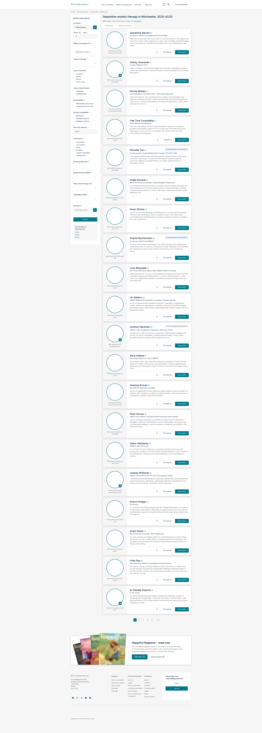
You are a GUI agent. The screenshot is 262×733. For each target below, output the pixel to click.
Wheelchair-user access (85, 104)
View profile (182, 52)
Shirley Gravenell (139, 62)
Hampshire (94, 12)
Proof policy (132, 691)
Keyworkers (80, 142)
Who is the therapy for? (82, 184)
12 (158, 620)
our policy (137, 21)
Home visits (80, 82)
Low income (80, 145)
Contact (147, 685)
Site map (114, 691)
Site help (114, 688)
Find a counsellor (107, 5)
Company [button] (148, 676)
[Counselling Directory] (84, 4)
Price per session (81, 127)
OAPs (78, 147)
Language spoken (80, 195)
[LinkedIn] (90, 697)
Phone (78, 79)
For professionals (182, 4)
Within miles (80, 33)
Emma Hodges (138, 501)
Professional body (81, 162)
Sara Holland (137, 355)
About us (148, 5)
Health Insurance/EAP (82, 173)
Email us (168, 140)
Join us (130, 680)
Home (73, 12)
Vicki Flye (135, 560)
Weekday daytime (82, 118)
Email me (167, 52)
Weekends (80, 116)
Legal (146, 691)
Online (78, 76)
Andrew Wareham (140, 326)
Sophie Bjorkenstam (141, 238)
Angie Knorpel (138, 179)
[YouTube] (86, 697)
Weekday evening (82, 121)
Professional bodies (135, 688)
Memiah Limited (90, 718)
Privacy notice (149, 697)
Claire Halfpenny (139, 443)
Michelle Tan (137, 149)
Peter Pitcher (137, 209)
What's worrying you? (124, 5)
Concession (79, 138)
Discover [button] (137, 5)
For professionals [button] (134, 676)
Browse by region (83, 12)
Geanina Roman (139, 385)
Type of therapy (80, 59)
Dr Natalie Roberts (140, 590)
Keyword (77, 206)
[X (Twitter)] (81, 697)
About (146, 680)
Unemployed (80, 155)
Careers (148, 683)
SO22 (77, 235)
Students (79, 150)
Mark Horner (137, 413)
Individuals (80, 91)
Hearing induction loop (84, 106)
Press (146, 694)
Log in (130, 683)
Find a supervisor (134, 685)
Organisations (81, 94)
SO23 (77, 237)
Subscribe (139, 657)
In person (79, 74)
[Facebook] (73, 697)
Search (85, 219)
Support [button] (114, 676)
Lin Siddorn (136, 297)
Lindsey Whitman (140, 472)
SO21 (77, 232)
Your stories (115, 685)
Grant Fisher (137, 531)
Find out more (158, 657)
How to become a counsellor (134, 695)
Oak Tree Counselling (142, 120)
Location (77, 23)
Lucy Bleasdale (138, 267)
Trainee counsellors (83, 153)
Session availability (81, 112)
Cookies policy (149, 688)
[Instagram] (77, 697)
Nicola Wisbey (138, 91)
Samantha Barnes (140, 32)
